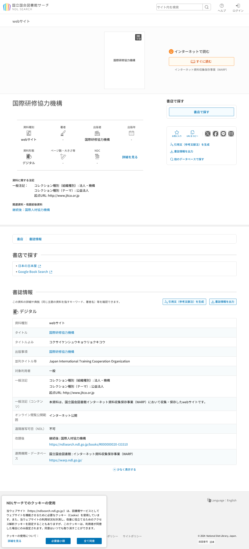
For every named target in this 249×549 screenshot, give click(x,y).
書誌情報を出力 (183, 151)
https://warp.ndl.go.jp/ (65, 460)
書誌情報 (35, 239)
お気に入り (177, 135)
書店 (20, 239)
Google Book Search (33, 271)
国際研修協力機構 (61, 332)
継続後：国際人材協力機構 (31, 209)
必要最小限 (58, 541)
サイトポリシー (132, 536)
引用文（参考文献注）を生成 (192, 144)
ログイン (238, 10)
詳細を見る (130, 157)
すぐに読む (204, 61)
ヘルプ (222, 10)
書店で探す (201, 111)
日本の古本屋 (28, 265)
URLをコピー (192, 135)
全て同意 (89, 541)
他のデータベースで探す (189, 159)
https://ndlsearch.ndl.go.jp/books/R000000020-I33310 (88, 444)
